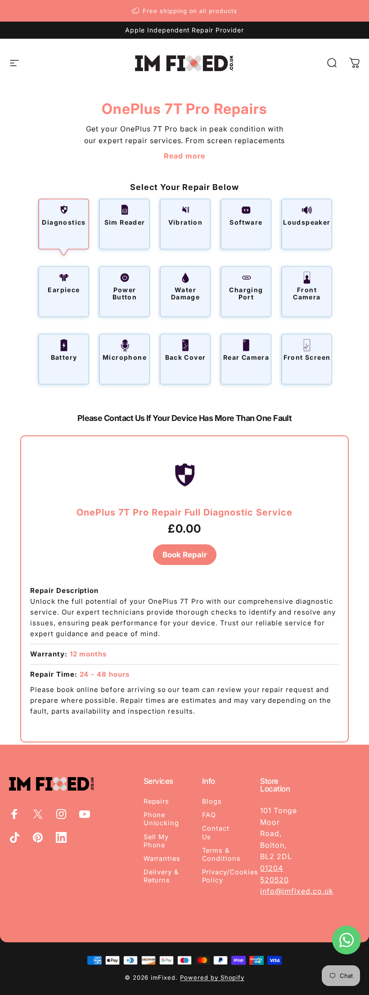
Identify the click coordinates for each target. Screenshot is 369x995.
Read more (184, 155)
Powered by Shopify (212, 977)
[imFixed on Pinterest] (37, 837)
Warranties (162, 859)
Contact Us (216, 832)
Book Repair (184, 554)
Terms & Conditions (221, 854)
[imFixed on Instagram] (61, 814)
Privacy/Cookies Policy (230, 876)
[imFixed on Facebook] (14, 814)
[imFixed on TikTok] (14, 837)
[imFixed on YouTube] (84, 814)
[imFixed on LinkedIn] (61, 837)
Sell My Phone (156, 841)
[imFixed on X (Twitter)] (37, 814)
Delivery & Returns (161, 876)
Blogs (212, 801)
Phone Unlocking (162, 819)
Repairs (157, 801)
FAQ (209, 815)
